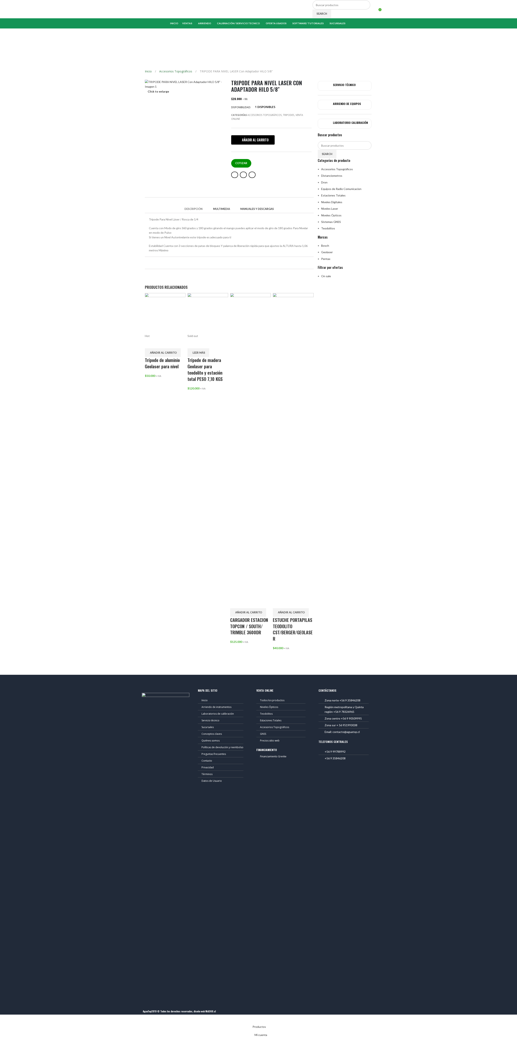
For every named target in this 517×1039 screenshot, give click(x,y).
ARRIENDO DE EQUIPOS (347, 103)
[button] (253, 140)
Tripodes (288, 115)
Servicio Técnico (344, 85)
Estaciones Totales (333, 195)
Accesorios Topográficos (176, 71)
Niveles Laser (329, 208)
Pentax (325, 259)
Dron (324, 182)
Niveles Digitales (331, 202)
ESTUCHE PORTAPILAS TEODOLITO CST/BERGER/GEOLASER (293, 629)
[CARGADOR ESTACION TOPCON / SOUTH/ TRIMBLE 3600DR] (250, 445)
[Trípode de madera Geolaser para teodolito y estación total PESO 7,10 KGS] (208, 313)
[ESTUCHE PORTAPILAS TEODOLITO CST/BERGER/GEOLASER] (293, 445)
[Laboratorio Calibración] (326, 124)
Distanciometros (331, 175)
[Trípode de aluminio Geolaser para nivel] (165, 313)
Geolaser (327, 252)
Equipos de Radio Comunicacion (341, 189)
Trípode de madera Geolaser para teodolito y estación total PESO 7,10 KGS (205, 369)
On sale (326, 276)
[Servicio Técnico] (326, 86)
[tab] (193, 209)
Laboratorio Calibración (350, 122)
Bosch (325, 245)
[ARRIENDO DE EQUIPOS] (326, 105)
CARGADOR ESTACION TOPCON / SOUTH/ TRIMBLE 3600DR (249, 626)
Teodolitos (328, 228)
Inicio (149, 71)
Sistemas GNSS (331, 221)
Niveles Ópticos (331, 215)
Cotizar (241, 163)
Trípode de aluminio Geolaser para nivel (162, 363)
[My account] (374, 9)
